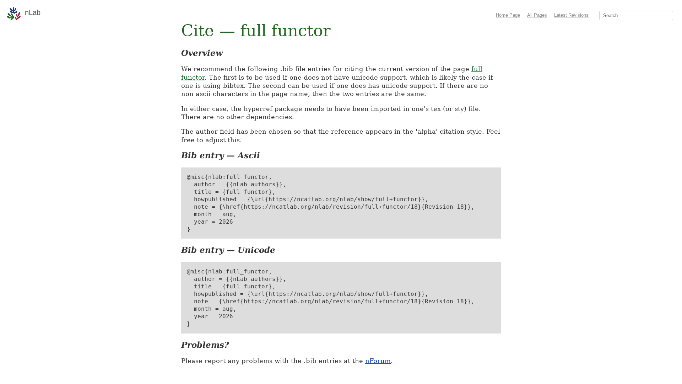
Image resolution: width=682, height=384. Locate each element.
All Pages (537, 15)
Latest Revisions (571, 15)
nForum (378, 360)
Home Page (508, 15)
